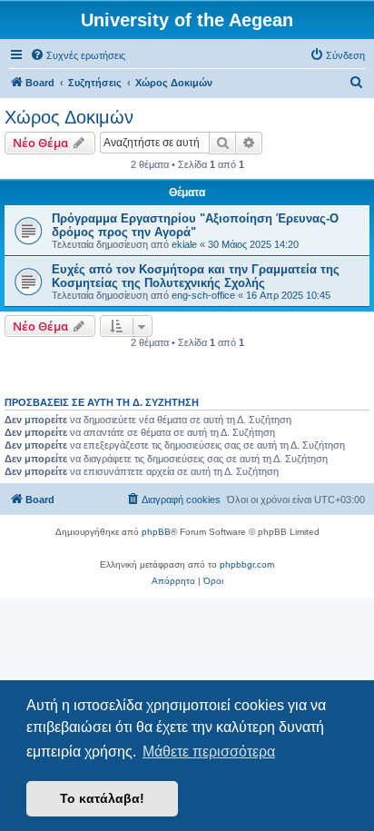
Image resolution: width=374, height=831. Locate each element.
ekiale (184, 244)
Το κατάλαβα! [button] (102, 798)
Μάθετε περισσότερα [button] (209, 751)
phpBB (156, 532)
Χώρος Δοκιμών (69, 117)
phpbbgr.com (247, 564)
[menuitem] (77, 55)
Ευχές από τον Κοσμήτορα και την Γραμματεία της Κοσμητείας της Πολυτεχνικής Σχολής (196, 276)
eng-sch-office (203, 295)
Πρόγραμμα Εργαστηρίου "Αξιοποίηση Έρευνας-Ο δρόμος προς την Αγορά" (195, 225)
